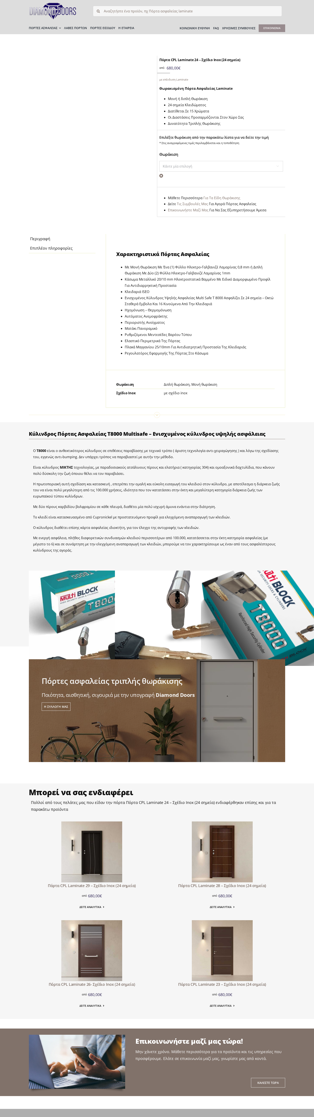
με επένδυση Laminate (173, 79)
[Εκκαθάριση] (161, 176)
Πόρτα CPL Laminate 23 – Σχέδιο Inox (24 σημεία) (222, 984)
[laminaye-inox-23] (222, 922)
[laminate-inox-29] (91, 823)
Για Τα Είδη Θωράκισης (221, 198)
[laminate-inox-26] (91, 922)
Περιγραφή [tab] (40, 238)
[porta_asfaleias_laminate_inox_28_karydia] (222, 823)
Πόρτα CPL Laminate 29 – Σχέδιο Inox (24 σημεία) (92, 885)
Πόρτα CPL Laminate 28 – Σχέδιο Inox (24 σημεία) (222, 885)
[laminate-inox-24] (91, 118)
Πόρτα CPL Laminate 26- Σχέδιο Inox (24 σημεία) (92, 984)
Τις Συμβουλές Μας (192, 204)
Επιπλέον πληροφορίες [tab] (51, 248)
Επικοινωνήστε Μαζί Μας (188, 210)
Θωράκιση (168, 154)
